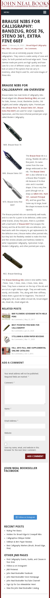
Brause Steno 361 (28, 108)
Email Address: (11, 420)
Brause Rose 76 (13, 108)
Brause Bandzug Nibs (27, 98)
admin (4, 45)
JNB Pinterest (12, 569)
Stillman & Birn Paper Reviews (19, 542)
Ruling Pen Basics (14, 531)
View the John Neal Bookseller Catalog (23, 588)
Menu (6, 12)
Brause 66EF (24, 224)
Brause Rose (35, 156)
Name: (7, 408)
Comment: (9, 382)
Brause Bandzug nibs (15, 280)
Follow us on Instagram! (17, 566)
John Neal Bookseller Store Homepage (23, 577)
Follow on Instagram (26, 517)
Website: (8, 433)
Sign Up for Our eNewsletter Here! (21, 584)
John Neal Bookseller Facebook (20, 573)
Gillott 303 (37, 194)
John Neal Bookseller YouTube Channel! (23, 581)
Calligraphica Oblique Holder (19, 538)
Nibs (8, 49)
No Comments (31, 49)
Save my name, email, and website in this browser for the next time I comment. (21, 448)
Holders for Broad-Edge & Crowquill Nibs (24, 534)
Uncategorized (17, 49)
